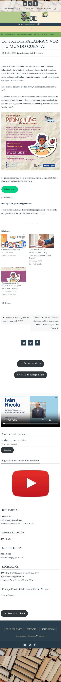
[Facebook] (35, 3)
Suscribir (7, 449)
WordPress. (40, 634)
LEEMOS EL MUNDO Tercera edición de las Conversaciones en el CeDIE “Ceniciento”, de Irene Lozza (46, 321)
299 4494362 (6, 515)
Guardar (8, 302)
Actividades (9, 34)
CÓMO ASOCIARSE (12, 9)
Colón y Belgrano (8, 594)
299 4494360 (6, 553)
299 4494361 (6, 537)
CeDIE (32, 53)
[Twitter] (30, 3)
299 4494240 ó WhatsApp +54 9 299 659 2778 (20, 572)
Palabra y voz (9, 189)
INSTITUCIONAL (44, 9)
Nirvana (31, 634)
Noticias (40, 53)
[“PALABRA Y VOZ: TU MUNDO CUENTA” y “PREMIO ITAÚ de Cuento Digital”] (41, 240)
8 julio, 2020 (10, 53)
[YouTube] (25, 3)
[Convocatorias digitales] (13, 240)
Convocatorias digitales (10, 249)
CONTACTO (28, 9)
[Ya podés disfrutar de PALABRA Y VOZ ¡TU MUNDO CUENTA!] (13, 274)
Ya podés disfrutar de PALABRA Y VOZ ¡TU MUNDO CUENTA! (11, 285)
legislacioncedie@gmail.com (12, 575)
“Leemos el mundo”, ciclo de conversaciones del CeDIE (15, 318)
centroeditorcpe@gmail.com (12, 556)
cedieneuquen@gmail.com (11, 519)
